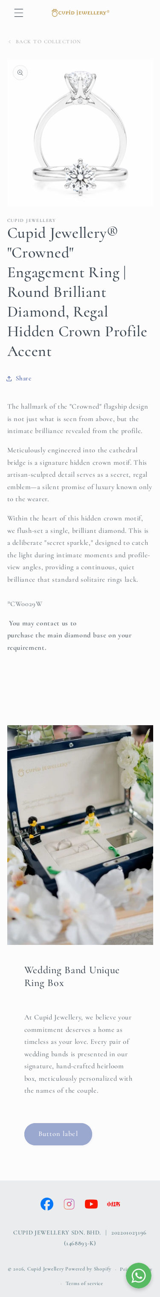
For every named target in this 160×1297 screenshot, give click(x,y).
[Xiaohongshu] (113, 1204)
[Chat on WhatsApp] (138, 1275)
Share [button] (24, 378)
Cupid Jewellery (45, 1269)
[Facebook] (47, 1204)
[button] (19, 13)
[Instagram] (69, 1204)
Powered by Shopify (88, 1269)
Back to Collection (48, 42)
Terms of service (84, 1283)
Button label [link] (58, 1134)
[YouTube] (91, 1204)
